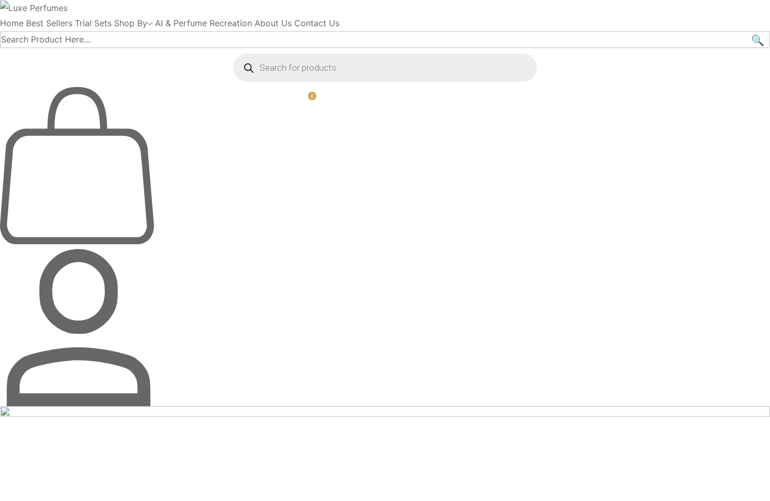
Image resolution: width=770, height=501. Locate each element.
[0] (77, 241)
